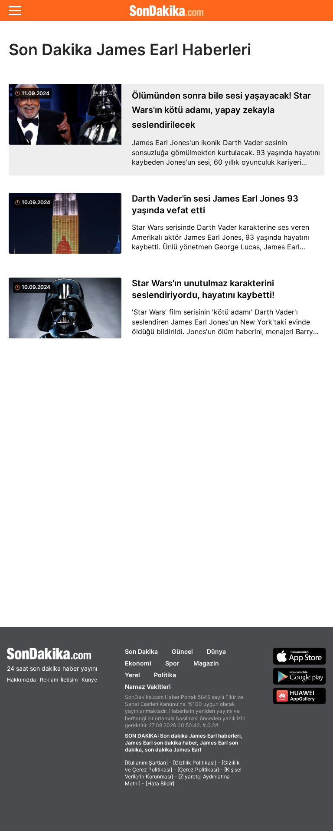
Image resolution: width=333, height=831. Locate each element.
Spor (172, 663)
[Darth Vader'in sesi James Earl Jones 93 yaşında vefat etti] (65, 228)
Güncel (182, 651)
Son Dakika (141, 651)
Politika (165, 675)
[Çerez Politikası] (198, 769)
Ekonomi (138, 663)
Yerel (132, 675)
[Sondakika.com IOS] (299, 656)
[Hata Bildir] (160, 783)
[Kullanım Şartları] (146, 762)
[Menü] (15, 10)
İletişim (69, 679)
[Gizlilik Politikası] (194, 762)
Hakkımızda (21, 679)
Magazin (206, 663)
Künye (89, 679)
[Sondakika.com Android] (299, 676)
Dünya (216, 651)
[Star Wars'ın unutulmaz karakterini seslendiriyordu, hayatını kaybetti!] (65, 313)
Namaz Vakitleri (148, 686)
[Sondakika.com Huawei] (299, 696)
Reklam (49, 679)
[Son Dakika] (166, 10)
